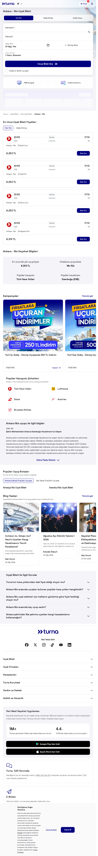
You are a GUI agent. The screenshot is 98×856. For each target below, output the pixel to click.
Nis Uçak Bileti (26, 114)
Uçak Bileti (14, 114)
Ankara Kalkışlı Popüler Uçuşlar (18, 480)
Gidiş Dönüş (21, 128)
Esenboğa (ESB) (70, 279)
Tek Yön (8, 128)
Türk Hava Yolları (25, 279)
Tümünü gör (87, 296)
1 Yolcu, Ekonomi (13, 55)
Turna (5, 114)
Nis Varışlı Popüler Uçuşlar (47, 480)
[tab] (18, 18)
